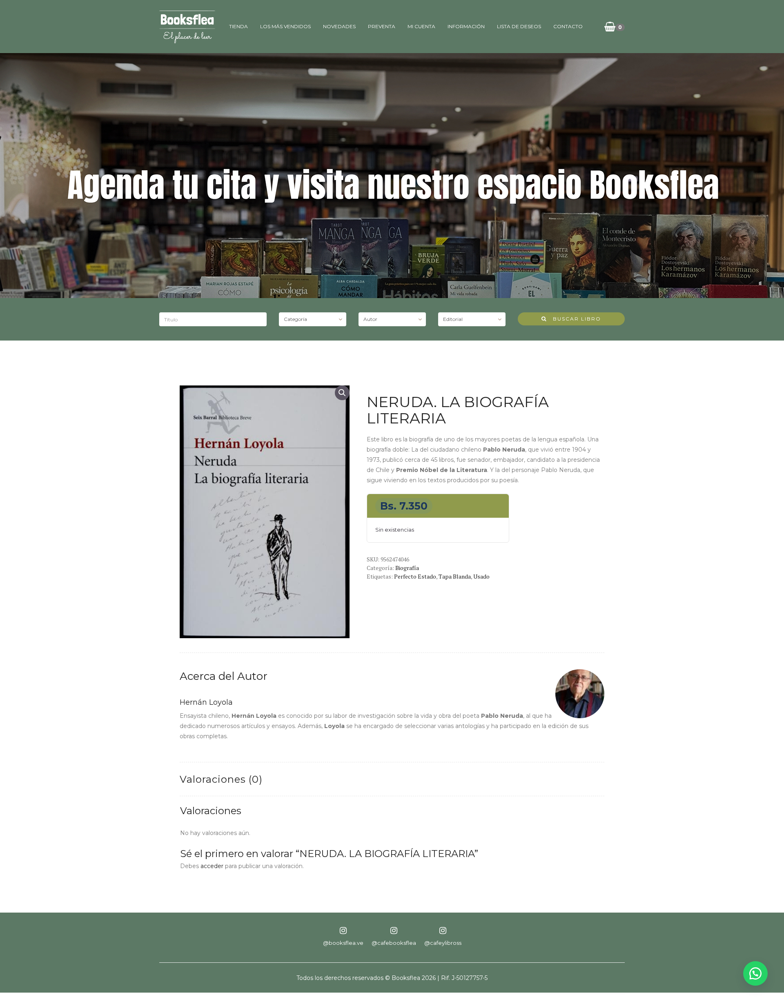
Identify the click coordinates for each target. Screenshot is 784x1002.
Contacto (568, 26)
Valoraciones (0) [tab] (221, 779)
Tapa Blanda (455, 576)
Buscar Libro (574, 319)
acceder (211, 866)
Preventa (381, 26)
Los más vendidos (285, 26)
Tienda (238, 26)
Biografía (407, 568)
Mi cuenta (421, 26)
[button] (342, 392)
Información (466, 26)
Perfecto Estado (415, 576)
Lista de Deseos (519, 26)
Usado (481, 576)
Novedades (339, 26)
